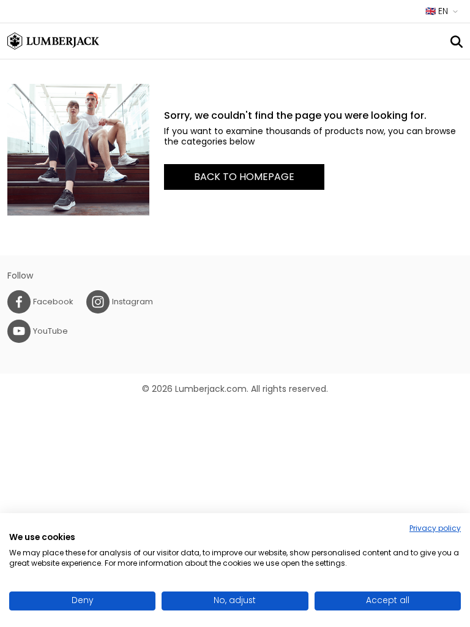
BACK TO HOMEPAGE (244, 177)
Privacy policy (435, 528)
